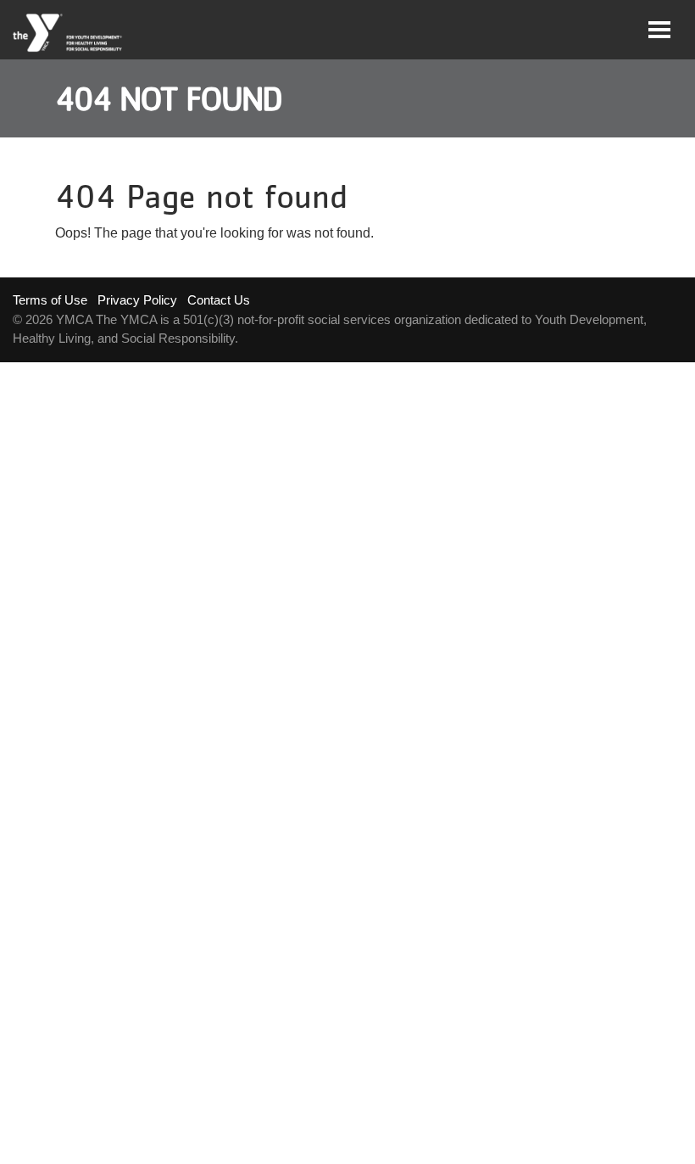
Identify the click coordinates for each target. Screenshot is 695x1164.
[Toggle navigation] (659, 30)
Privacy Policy (137, 300)
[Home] (68, 33)
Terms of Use (50, 300)
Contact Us (218, 300)
